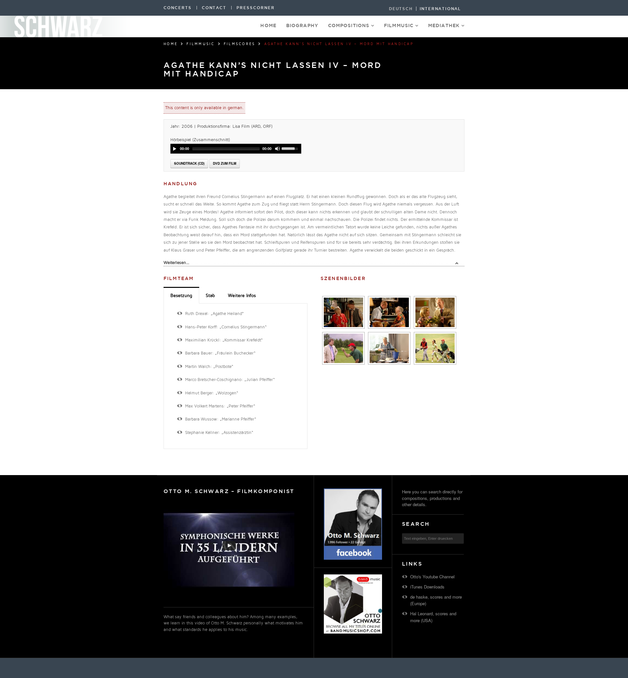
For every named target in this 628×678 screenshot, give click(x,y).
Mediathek (444, 25)
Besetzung (181, 295)
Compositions (348, 25)
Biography (302, 25)
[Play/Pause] (174, 148)
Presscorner (255, 7)
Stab (210, 295)
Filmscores (239, 44)
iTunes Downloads (427, 587)
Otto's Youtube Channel (432, 576)
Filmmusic (398, 25)
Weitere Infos (242, 295)
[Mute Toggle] (277, 148)
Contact (214, 7)
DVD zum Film (224, 163)
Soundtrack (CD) (189, 163)
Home (268, 25)
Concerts (178, 7)
